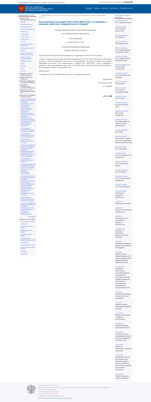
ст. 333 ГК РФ (118, 201)
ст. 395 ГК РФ (118, 216)
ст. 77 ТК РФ (118, 302)
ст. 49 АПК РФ (119, 355)
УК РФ (22, 68)
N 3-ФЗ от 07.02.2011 (120, 96)
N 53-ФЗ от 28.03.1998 (121, 184)
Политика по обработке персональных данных (55, 398)
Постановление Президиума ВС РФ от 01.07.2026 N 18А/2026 (27, 135)
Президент (114, 8)
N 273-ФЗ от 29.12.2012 (121, 41)
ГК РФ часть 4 (25, 39)
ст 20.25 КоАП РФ (120, 228)
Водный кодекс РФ (26, 26)
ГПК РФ (23, 41)
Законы (105, 8)
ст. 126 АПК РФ (119, 344)
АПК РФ (23, 22)
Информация (23, 2)
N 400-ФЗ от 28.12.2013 (121, 20)
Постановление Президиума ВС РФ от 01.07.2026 (27, 141)
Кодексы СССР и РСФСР (28, 219)
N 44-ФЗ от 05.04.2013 (121, 170)
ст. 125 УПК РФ (119, 323)
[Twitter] (107, 95)
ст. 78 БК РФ (118, 252)
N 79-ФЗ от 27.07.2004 (121, 48)
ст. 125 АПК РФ (119, 374)
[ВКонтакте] (105, 95)
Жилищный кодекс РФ (27, 48)
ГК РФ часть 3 (25, 36)
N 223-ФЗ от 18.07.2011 (121, 136)
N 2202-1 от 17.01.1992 (120, 146)
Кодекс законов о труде (28, 245)
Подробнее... (32, 216)
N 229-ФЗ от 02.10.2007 (121, 176)
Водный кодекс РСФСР (28, 221)
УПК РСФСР (24, 253)
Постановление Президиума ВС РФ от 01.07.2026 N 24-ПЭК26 (27, 199)
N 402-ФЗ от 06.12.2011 (121, 102)
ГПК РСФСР (24, 223)
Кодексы (97, 8)
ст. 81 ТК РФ (118, 241)
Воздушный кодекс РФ (27, 29)
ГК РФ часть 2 (25, 34)
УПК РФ (23, 70)
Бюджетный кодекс (26, 24)
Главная (89, 8)
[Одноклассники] (109, 95)
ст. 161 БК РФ (118, 292)
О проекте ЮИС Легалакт (38, 2)
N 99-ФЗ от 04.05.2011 (121, 119)
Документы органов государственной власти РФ (28, 91)
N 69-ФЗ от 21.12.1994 (120, 27)
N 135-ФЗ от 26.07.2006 (121, 111)
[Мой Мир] (111, 95)
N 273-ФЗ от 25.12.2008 (121, 73)
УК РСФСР (24, 251)
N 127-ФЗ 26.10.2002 (120, 153)
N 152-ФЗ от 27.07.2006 (121, 161)
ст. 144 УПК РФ (119, 313)
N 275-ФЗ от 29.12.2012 (121, 56)
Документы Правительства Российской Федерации (28, 86)
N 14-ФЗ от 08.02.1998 (121, 130)
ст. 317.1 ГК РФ (119, 207)
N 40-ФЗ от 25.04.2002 (121, 35)
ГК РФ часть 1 (25, 31)
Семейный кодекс (26, 61)
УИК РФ (23, 66)
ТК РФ (22, 63)
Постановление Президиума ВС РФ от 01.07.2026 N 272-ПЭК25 (27, 129)
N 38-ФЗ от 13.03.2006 (121, 81)
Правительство (126, 8)
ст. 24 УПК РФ (119, 332)
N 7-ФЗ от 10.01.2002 (120, 88)
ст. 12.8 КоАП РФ (119, 266)
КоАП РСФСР (24, 242)
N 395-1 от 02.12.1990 (120, 191)
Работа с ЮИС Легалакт (56, 2)
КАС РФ (23, 50)
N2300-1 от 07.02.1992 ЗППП (122, 64)
